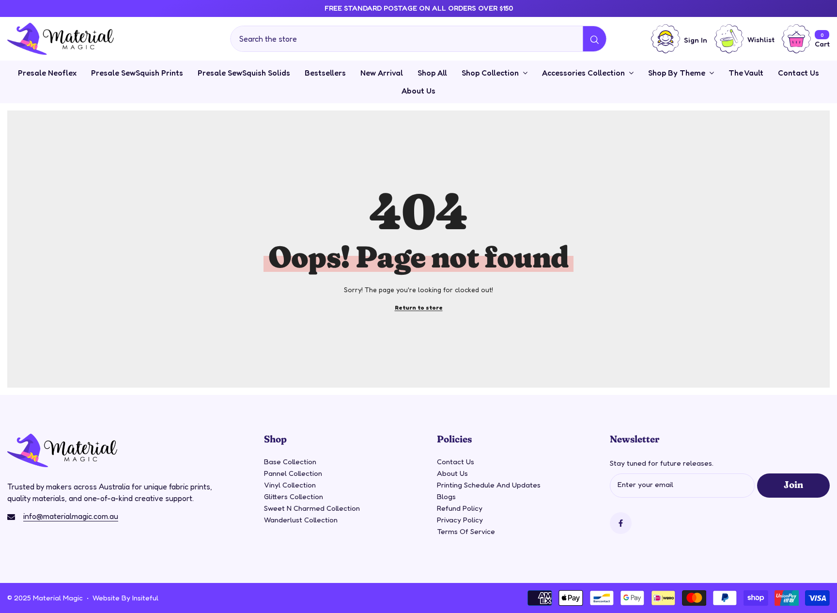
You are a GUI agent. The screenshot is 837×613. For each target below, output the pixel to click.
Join (793, 484)
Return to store (419, 307)
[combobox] (407, 38)
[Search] (418, 38)
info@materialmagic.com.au (70, 516)
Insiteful (145, 597)
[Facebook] (621, 523)
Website (106, 597)
